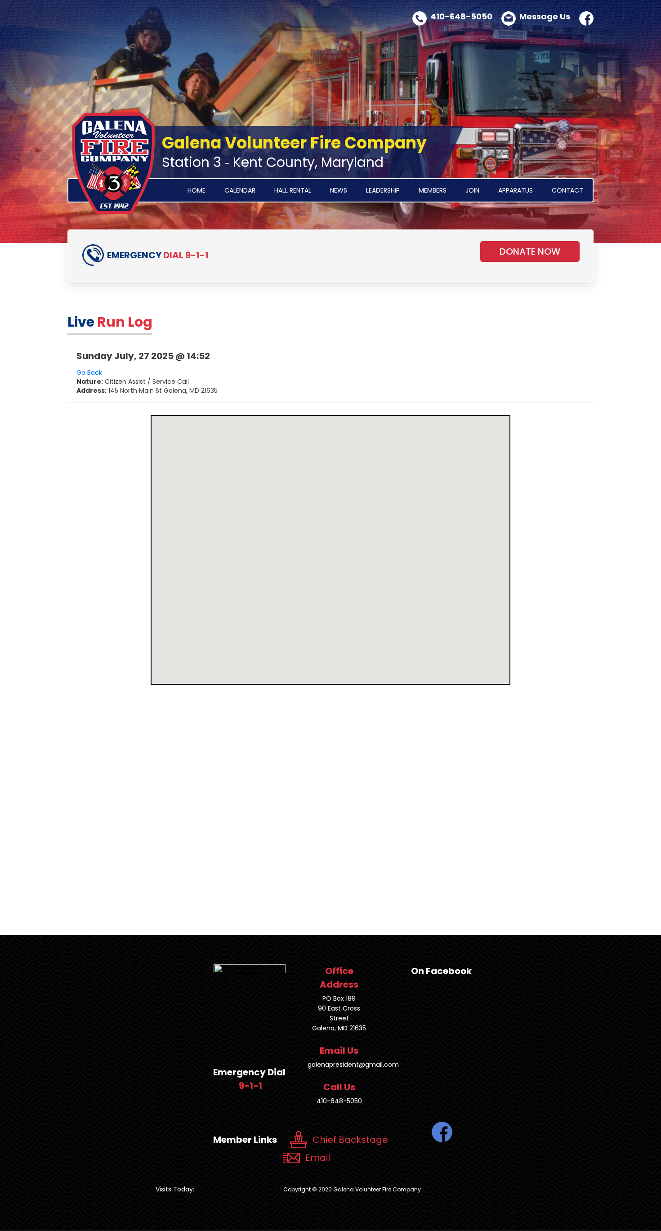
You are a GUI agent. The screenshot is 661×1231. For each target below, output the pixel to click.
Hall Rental (292, 190)
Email (317, 1157)
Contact (567, 190)
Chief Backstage (350, 1139)
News (338, 190)
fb (586, 18)
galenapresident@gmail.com (353, 1064)
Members (433, 190)
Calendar (239, 190)
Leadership (383, 190)
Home (196, 190)
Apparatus (515, 190)
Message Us (544, 16)
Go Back (89, 372)
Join (472, 190)
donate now (530, 251)
